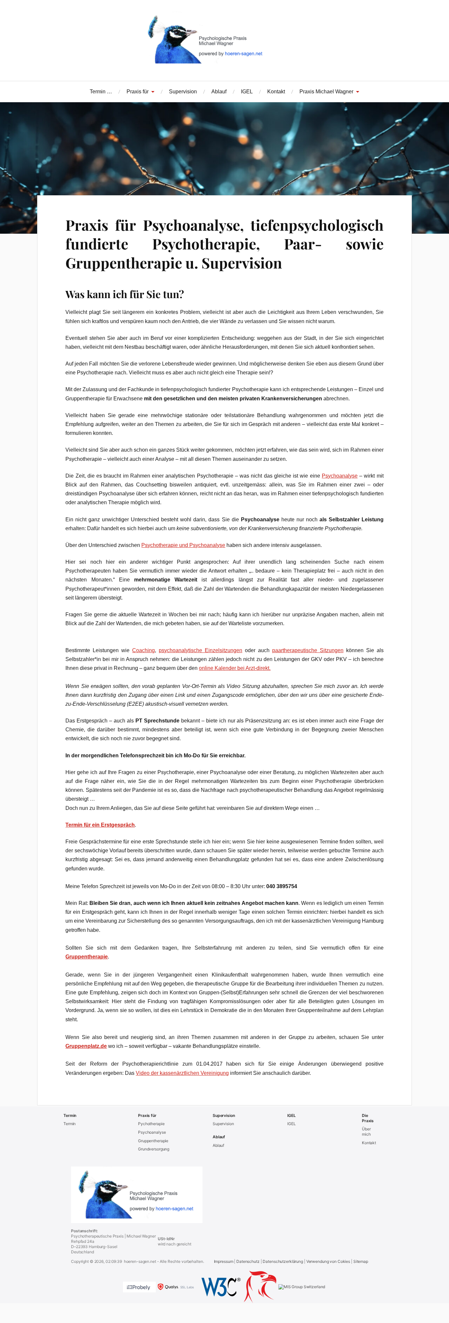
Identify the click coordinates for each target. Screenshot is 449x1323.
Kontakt (276, 91)
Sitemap (360, 1261)
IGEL (247, 91)
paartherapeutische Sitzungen (307, 650)
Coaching (143, 650)
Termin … (101, 91)
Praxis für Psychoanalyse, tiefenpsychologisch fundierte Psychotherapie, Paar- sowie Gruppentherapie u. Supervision (224, 243)
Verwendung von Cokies (328, 1261)
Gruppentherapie (86, 956)
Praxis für (138, 91)
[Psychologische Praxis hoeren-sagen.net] (224, 40)
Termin (69, 1123)
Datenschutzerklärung (283, 1261)
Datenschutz (248, 1261)
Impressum (223, 1261)
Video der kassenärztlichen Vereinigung (182, 1073)
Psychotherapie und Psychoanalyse (183, 545)
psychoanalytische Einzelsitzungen (200, 650)
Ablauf (218, 91)
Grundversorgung (153, 1148)
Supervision (183, 91)
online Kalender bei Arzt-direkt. (235, 668)
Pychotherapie (151, 1123)
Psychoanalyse (340, 476)
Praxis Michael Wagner (326, 91)
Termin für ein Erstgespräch (100, 825)
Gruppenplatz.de (86, 1046)
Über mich (366, 1131)
